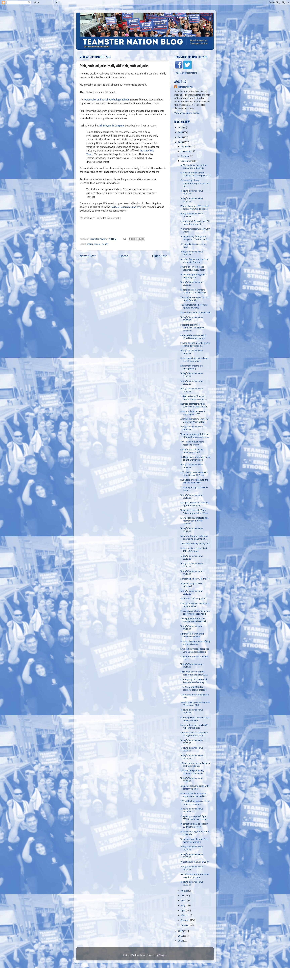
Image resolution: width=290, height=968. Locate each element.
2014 (180, 137)
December (186, 146)
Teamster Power (185, 87)
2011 (180, 936)
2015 (180, 132)
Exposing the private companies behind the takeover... (192, 328)
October (185, 156)
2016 (180, 127)
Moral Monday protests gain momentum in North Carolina (194, 521)
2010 (180, 941)
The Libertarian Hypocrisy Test (195, 543)
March (184, 915)
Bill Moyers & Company (111, 125)
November (186, 151)
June (183, 900)
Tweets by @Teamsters (185, 73)
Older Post (159, 256)
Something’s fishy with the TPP (195, 579)
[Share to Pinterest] (143, 239)
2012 (180, 931)
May (183, 905)
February (185, 920)
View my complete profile (186, 113)
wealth (105, 244)
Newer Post (88, 256)
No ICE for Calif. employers (193, 598)
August (184, 891)
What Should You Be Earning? (194, 862)
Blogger (162, 955)
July (183, 896)
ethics (90, 244)
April (183, 910)
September (186, 161)
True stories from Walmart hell (195, 312)
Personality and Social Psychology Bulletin (107, 99)
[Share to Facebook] (140, 239)
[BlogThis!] (133, 239)
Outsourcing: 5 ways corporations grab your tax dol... (194, 183)
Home (124, 256)
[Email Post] (124, 239)
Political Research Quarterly (125, 207)
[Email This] (130, 239)
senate (97, 244)
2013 (180, 142)
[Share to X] (136, 239)
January (185, 925)
